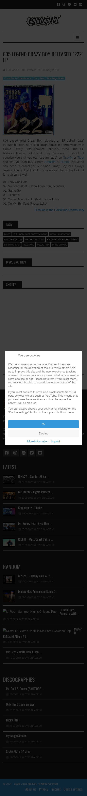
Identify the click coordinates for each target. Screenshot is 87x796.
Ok (43, 424)
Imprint (55, 441)
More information (37, 441)
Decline (43, 433)
